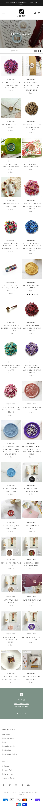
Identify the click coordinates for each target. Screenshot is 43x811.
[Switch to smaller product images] (39, 50)
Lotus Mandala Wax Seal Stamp (32, 638)
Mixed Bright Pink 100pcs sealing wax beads (32, 206)
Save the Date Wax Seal (32, 601)
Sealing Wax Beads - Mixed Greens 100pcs (11, 367)
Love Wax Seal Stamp (11, 601)
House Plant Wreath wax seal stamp (11, 166)
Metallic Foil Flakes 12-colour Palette (11, 287)
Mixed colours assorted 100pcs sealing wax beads (11, 245)
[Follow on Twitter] (10, 785)
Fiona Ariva (11, 79)
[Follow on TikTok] (34, 785)
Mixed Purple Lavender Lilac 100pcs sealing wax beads (32, 368)
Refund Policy (7, 774)
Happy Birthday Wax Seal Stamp (32, 490)
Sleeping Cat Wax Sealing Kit (31, 678)
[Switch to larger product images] (35, 50)
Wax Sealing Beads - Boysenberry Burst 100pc (11, 85)
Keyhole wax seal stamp (11, 126)
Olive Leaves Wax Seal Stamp (11, 527)
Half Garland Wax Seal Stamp (32, 408)
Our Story (6, 734)
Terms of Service (9, 778)
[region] (21, 701)
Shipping (5, 766)
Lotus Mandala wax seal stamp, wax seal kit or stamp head (32, 450)
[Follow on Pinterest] (22, 785)
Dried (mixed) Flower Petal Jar (11, 678)
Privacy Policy (7, 770)
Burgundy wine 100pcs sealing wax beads (32, 328)
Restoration (6, 750)
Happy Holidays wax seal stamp (32, 165)
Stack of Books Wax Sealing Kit (11, 564)
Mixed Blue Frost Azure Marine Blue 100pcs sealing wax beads (32, 247)
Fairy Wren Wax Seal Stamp (11, 490)
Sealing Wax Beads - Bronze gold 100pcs (32, 127)
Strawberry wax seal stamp (11, 205)
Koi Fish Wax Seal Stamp (32, 286)
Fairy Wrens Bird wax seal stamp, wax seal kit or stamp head (11, 450)
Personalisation (8, 738)
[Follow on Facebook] (3, 785)
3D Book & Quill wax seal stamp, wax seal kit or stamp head (32, 86)
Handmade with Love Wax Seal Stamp (11, 639)
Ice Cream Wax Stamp (32, 527)
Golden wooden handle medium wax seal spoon (11, 328)
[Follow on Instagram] (16, 785)
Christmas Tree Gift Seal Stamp (32, 564)
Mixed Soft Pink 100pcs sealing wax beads (11, 409)
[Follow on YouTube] (28, 785)
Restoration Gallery (9, 754)
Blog (4, 742)
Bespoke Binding (9, 746)
